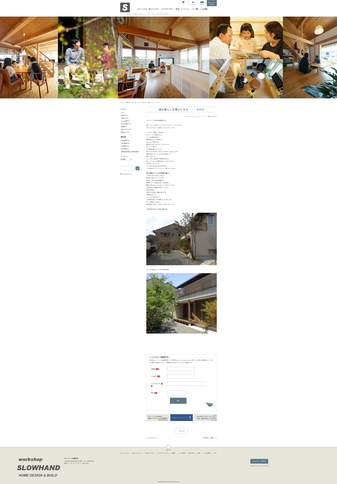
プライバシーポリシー (264, 466)
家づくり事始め (124, 123)
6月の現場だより (125, 146)
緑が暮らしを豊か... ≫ (210, 438)
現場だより (123, 132)
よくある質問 (203, 9)
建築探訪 (123, 126)
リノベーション (185, 9)
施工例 (177, 9)
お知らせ (123, 115)
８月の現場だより (125, 140)
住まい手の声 (191, 453)
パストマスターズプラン (167, 9)
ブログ (215, 453)
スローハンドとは (142, 9)
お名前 (154, 369)
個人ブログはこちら (126, 174)
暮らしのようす (212, 116)
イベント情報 (194, 9)
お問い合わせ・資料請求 (211, 3)
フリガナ (155, 376)
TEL (154, 393)
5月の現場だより (125, 148)
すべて (122, 112)
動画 (199, 453)
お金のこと (123, 118)
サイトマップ (253, 466)
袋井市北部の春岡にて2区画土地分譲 (130, 151)
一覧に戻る (181, 431)
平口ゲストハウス (149, 453)
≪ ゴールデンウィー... (153, 438)
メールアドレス (157, 385)
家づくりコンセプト (154, 9)
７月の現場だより (125, 143)
